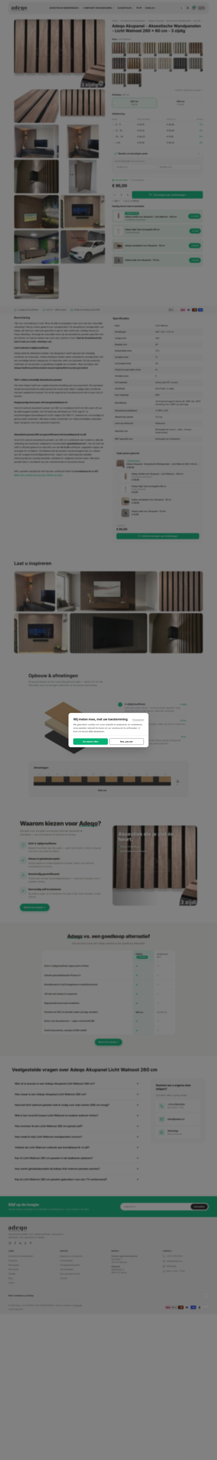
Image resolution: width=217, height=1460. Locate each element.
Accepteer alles (90, 741)
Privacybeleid (138, 720)
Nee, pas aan (126, 741)
